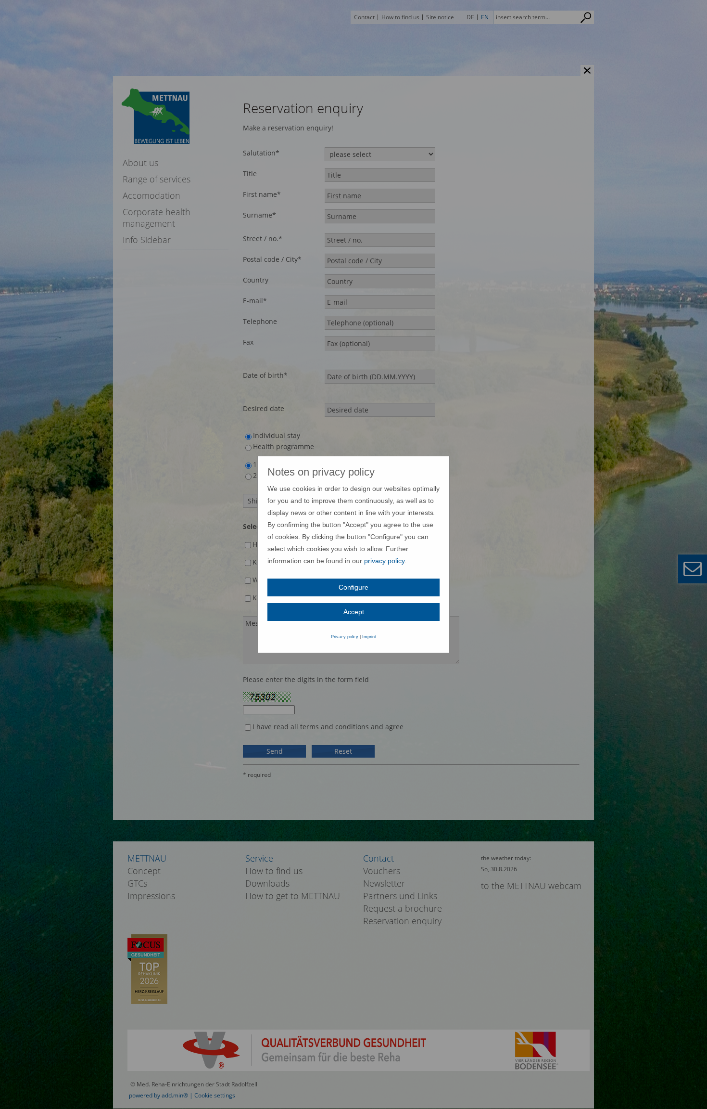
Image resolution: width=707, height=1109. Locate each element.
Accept (353, 612)
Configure (353, 587)
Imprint (369, 636)
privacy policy (384, 561)
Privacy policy (345, 636)
